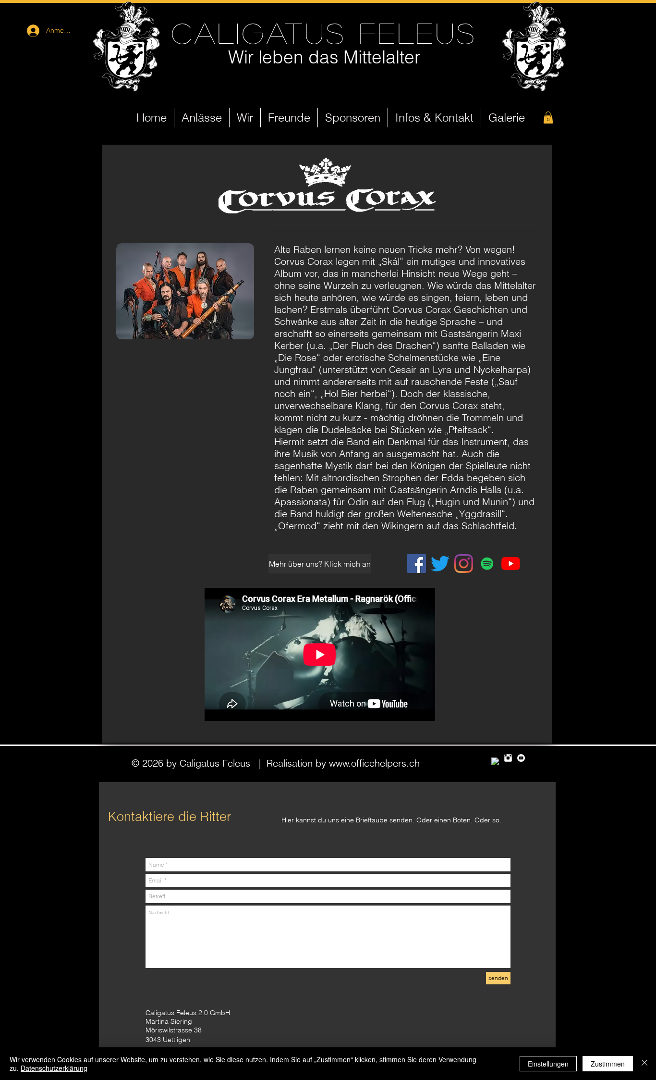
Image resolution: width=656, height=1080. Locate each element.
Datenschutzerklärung (54, 1068)
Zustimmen (608, 1063)
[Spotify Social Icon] (487, 563)
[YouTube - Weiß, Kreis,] (521, 758)
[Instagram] (463, 563)
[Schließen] (644, 1063)
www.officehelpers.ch (374, 763)
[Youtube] (510, 563)
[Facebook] (416, 563)
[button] (548, 118)
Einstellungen (548, 1063)
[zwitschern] (440, 563)
